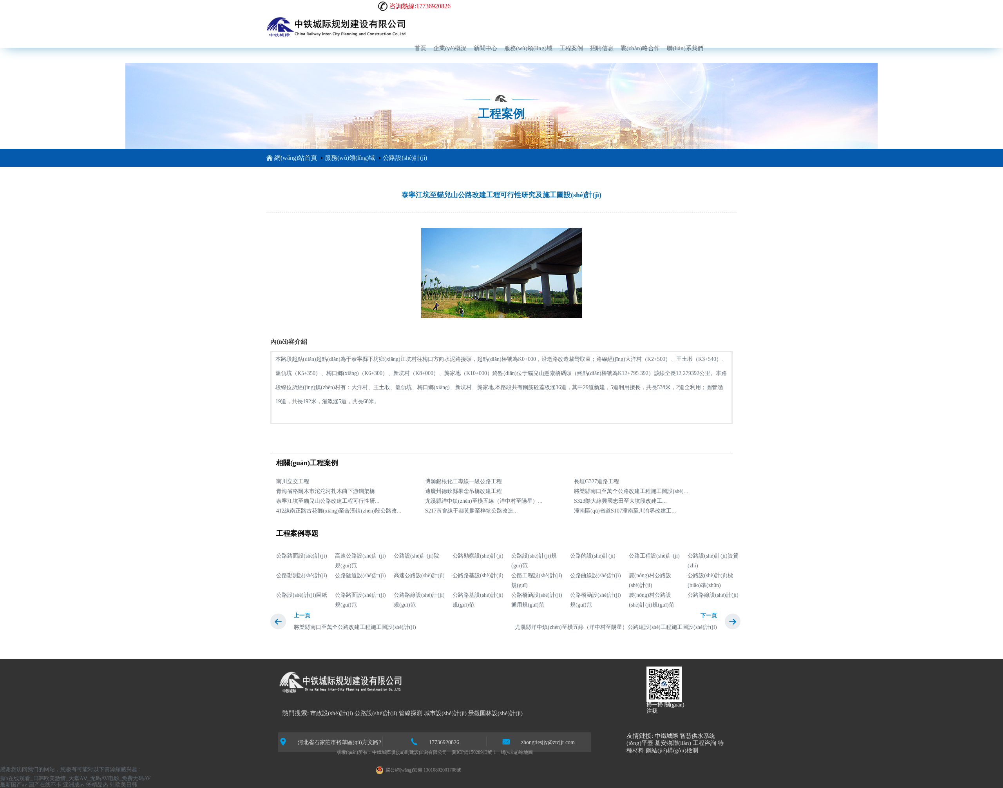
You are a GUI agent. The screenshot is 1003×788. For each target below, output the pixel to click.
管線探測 (410, 713)
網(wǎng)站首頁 (295, 157)
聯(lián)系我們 (685, 48)
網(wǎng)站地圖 (517, 752)
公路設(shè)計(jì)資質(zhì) (713, 561)
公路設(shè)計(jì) (405, 157)
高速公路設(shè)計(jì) (419, 575)
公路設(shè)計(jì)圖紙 (301, 595)
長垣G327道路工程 (596, 481)
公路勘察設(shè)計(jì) (478, 556)
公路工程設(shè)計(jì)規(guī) (536, 580)
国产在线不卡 (45, 785)
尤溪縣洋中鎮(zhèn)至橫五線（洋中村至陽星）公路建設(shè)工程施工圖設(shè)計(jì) (616, 627)
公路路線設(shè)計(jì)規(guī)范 (419, 600)
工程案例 (571, 48)
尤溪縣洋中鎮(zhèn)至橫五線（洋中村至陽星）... (484, 501)
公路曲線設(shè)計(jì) (595, 575)
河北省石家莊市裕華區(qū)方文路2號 (339, 742)
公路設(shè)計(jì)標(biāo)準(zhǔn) (710, 580)
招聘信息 (602, 48)
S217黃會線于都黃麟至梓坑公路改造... (471, 511)
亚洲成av (74, 785)
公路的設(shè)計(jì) (593, 556)
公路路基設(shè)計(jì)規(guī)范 (478, 600)
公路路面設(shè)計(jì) (301, 556)
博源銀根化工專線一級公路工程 (463, 481)
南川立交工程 (292, 481)
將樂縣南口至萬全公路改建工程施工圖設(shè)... (631, 491)
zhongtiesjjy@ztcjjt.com (548, 742)
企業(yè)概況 (450, 48)
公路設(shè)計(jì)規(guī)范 (534, 561)
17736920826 (444, 742)
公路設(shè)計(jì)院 (416, 556)
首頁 (420, 48)
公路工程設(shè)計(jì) (654, 556)
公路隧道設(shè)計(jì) (360, 575)
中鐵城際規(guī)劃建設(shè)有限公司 (409, 752)
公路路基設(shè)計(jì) (478, 575)
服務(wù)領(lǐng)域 (528, 48)
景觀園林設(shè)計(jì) (495, 713)
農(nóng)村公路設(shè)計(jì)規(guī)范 (651, 600)
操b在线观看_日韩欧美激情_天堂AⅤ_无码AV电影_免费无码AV (75, 778)
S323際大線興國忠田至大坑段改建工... (620, 501)
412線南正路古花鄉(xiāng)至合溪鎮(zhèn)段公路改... (339, 511)
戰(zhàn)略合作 (640, 48)
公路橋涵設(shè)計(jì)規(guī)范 (595, 600)
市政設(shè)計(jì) (331, 713)
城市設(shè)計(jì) (445, 713)
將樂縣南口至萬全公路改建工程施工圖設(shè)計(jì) (355, 627)
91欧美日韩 (123, 785)
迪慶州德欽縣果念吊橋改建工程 (463, 491)
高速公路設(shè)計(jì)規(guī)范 (360, 561)
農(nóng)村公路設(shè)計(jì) (650, 580)
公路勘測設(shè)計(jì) (301, 575)
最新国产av (13, 785)
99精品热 (97, 785)
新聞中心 (485, 48)
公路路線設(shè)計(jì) (713, 595)
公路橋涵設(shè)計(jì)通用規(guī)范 (536, 600)
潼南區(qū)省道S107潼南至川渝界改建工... (625, 511)
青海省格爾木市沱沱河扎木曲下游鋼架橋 (325, 491)
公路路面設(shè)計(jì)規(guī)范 (360, 600)
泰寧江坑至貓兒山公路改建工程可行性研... (328, 501)
